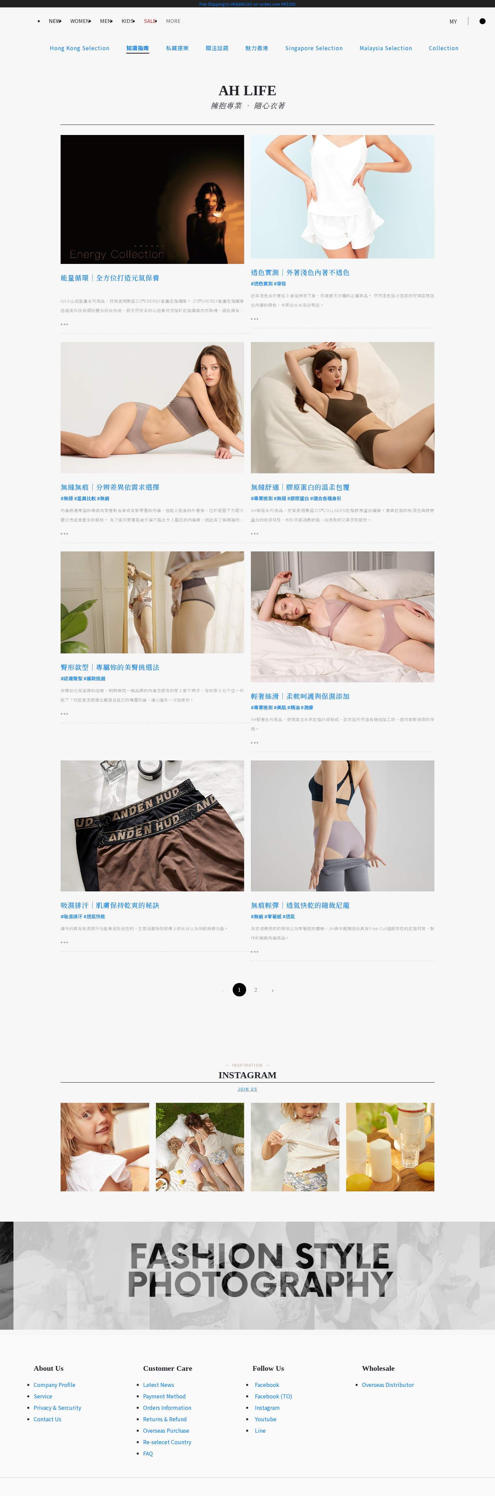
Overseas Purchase (166, 1430)
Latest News (158, 1385)
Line (260, 1430)
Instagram (267, 1407)
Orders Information (167, 1407)
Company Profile (54, 1385)
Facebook (267, 1385)
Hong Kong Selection (79, 48)
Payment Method (164, 1396)
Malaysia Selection (386, 48)
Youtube (265, 1419)
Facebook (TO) (273, 1396)
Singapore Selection (314, 48)
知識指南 (137, 48)
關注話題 (217, 48)
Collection (444, 48)
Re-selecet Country (167, 1442)
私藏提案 (177, 48)
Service (43, 1396)
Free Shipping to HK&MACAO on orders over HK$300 (247, 4)
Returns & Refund (165, 1419)
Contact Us (47, 1419)
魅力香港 (256, 48)
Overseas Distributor (388, 1385)
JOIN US (247, 1089)
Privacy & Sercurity (57, 1407)
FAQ (148, 1453)
